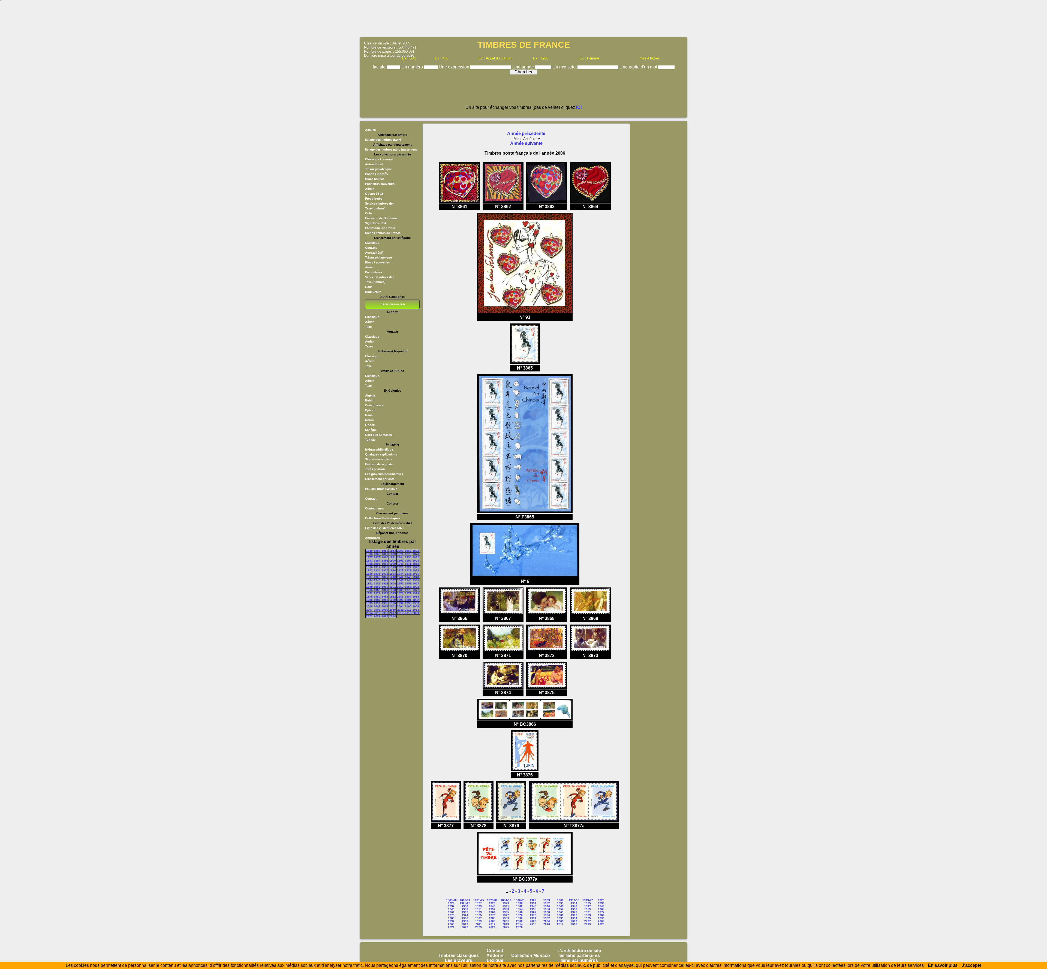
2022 (377, 616)
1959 (377, 586)
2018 (400, 612)
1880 (385, 557)
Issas (368, 415)
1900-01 (519, 900)
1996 (392, 603)
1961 (392, 586)
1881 (392, 557)
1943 (416, 576)
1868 (377, 554)
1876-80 (492, 900)
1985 (416, 596)
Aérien (369, 188)
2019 (408, 612)
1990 (400, 599)
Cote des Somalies (378, 434)
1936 (416, 573)
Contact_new (374, 508)
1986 (369, 599)
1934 (400, 573)
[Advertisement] (523, 20)
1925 (385, 570)
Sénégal (371, 429)
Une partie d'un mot (638, 67)
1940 (392, 576)
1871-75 (478, 900)
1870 (392, 554)
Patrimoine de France (380, 228)
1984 (408, 596)
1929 (416, 570)
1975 (392, 593)
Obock (370, 425)
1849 (369, 550)
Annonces (372, 537)
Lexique (495, 960)
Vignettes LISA (375, 223)
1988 (385, 599)
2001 (377, 606)
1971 (416, 590)
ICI (579, 107)
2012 (408, 609)
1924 (377, 570)
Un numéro (412, 67)
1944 (369, 580)
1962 (400, 586)
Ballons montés (376, 174)
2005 (408, 606)
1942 (408, 576)
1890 (408, 557)
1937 (369, 576)
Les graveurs (458, 960)
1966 (377, 590)
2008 (377, 609)
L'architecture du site (579, 950)
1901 (400, 560)
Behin (369, 400)
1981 (385, 596)
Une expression (454, 67)
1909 (392, 563)
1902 (408, 560)
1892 (416, 557)
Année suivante (526, 143)
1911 (400, 563)
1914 (408, 563)
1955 (400, 583)
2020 (416, 612)
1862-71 (465, 900)
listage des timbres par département (391, 149)
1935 (408, 573)
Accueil (370, 129)
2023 (385, 616)
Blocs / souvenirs (377, 262)
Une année (523, 67)
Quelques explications (381, 454)
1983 (400, 596)
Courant (371, 247)
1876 (416, 554)
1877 (369, 557)
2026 (519, 927)
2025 (506, 927)
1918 (385, 567)
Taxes (369, 346)
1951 (369, 583)
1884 (400, 557)
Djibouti (371, 410)
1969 (400, 590)
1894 (377, 560)
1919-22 (587, 900)
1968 (392, 590)
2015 (377, 612)
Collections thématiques (382, 518)
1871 (400, 554)
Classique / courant (379, 159)
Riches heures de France (383, 233)
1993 (369, 603)
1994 (377, 603)
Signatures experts (378, 459)
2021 (369, 616)
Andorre (495, 955)
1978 (416, 593)
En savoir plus (943, 965)
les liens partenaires (579, 955)
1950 (416, 580)
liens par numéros (579, 960)
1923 (369, 570)
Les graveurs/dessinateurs (384, 474)
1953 (385, 583)
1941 (400, 576)
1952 (377, 583)
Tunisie (370, 439)
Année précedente (526, 133)
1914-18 (574, 900)
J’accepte (972, 965)
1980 (377, 596)
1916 (369, 567)
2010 (392, 609)
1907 (377, 563)
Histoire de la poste (379, 464)
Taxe (368, 326)
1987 (377, 599)
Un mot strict (564, 67)
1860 (408, 550)
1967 (385, 590)
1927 (400, 570)
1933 (392, 573)
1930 (369, 573)
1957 (416, 583)
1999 (416, 603)
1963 (408, 586)
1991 (408, 599)
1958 (369, 586)
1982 (392, 596)
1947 (392, 580)
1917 (377, 567)
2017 (392, 612)
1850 (377, 550)
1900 (392, 560)
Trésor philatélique (378, 169)
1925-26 (465, 903)
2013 (416, 609)
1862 (416, 550)
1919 (392, 567)
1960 (385, 586)
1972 (369, 593)
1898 (385, 560)
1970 (408, 590)
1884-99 (506, 900)
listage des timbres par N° (383, 139)
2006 (416, 606)
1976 (400, 593)
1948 (400, 580)
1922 (416, 567)
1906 (369, 563)
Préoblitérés (373, 198)
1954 (392, 583)
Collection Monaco (530, 955)
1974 (385, 593)
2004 (400, 606)
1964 (416, 586)
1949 (408, 580)
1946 (385, 580)
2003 (392, 606)
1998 (408, 603)
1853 (392, 550)
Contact (371, 498)
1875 (408, 554)
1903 (416, 560)
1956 (408, 583)
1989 (392, 599)
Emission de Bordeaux (381, 218)
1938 (377, 576)
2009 (385, 609)
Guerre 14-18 (374, 193)
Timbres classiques (458, 955)
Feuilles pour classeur (381, 488)
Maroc (369, 420)
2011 (400, 609)
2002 (385, 606)
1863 (369, 554)
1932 (385, 573)
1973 (377, 593)
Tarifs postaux (375, 469)
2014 (369, 612)
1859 (400, 550)
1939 (385, 576)
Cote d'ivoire (374, 405)
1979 (369, 596)
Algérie (370, 395)
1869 (385, 554)
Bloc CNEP (373, 291)
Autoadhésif (374, 164)
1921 (408, 567)
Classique (372, 242)
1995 (385, 603)
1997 (400, 603)
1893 (369, 560)
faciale (380, 67)
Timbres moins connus (392, 304)
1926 (392, 570)
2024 (392, 616)
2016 (385, 612)
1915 (416, 563)
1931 (377, 573)
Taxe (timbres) (375, 208)
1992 (416, 599)
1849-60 (451, 900)
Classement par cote (380, 479)
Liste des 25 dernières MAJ (384, 528)
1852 (385, 550)
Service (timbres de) (379, 203)
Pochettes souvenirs (380, 183)
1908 (385, 563)
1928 (408, 570)
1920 (400, 567)
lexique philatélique (379, 449)
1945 (377, 580)
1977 (408, 593)
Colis (368, 213)
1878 (377, 557)
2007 (369, 609)
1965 (369, 590)
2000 (369, 606)
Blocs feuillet (374, 179)
